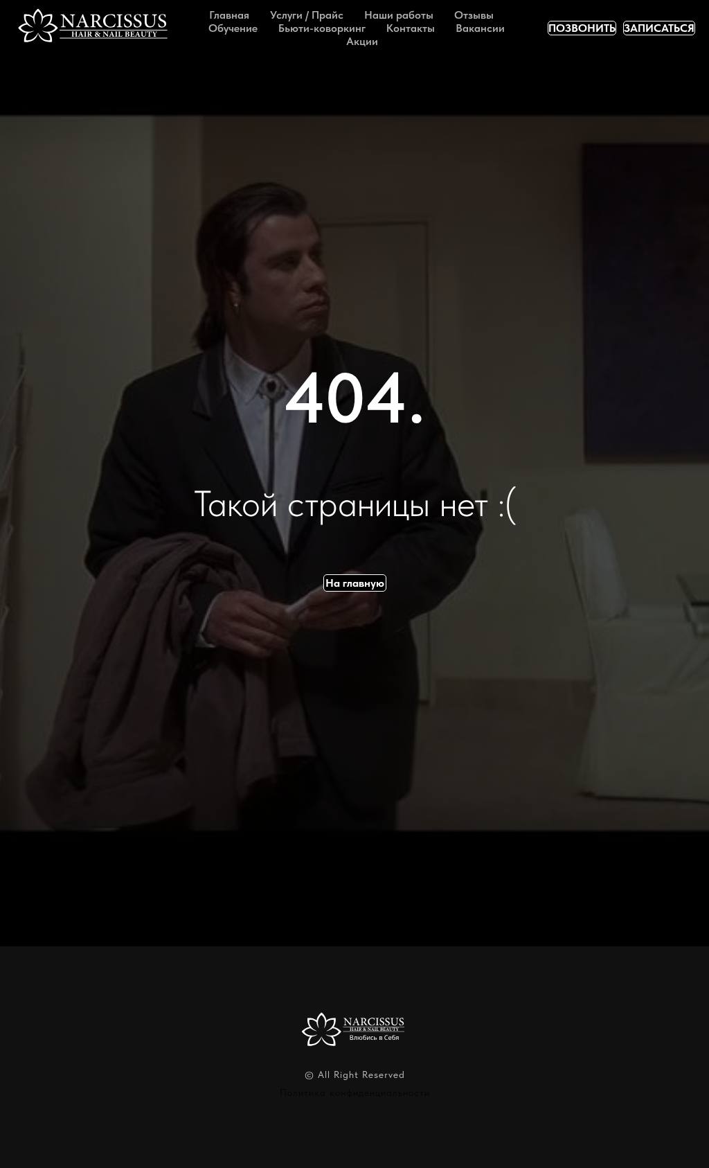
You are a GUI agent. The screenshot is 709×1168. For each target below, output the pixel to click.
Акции (362, 41)
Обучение (233, 28)
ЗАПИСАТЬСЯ (659, 28)
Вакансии (480, 28)
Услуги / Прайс (306, 14)
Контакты (410, 28)
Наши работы (398, 14)
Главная (229, 14)
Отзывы (474, 14)
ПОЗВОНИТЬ (582, 28)
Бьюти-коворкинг (322, 28)
